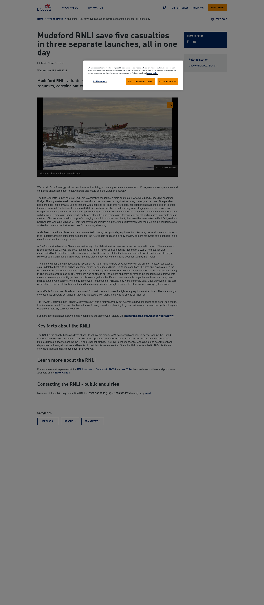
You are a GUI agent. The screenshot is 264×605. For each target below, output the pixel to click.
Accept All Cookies (167, 81)
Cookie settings (100, 81)
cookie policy (152, 73)
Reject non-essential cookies (141, 81)
